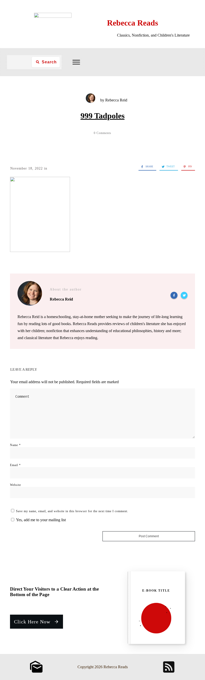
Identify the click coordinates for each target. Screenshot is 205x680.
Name (15, 445)
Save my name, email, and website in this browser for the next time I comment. (72, 511)
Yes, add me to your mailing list (40, 520)
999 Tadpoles (102, 115)
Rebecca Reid (116, 100)
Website (15, 485)
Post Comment (149, 536)
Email (15, 465)
